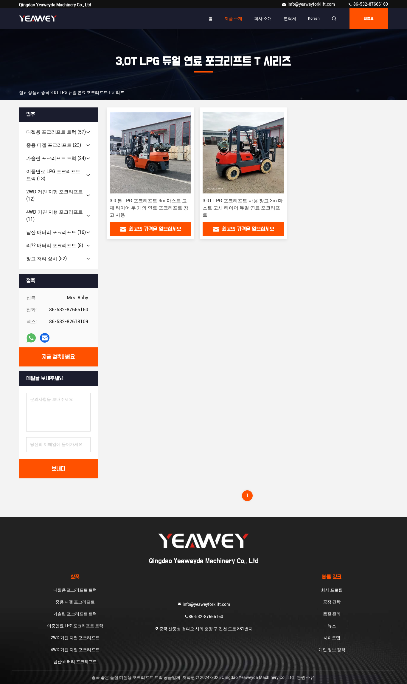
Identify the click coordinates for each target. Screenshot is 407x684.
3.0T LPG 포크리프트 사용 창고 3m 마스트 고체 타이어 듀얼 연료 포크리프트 (243, 208)
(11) (54, 215)
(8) (54, 245)
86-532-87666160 (370, 4)
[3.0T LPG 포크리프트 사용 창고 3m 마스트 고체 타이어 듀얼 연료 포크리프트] (243, 152)
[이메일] (45, 338)
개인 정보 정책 (332, 649)
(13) (53, 175)
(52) (46, 258)
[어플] (31, 338)
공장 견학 (332, 602)
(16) (56, 232)
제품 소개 (233, 18)
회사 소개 (263, 18)
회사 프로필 (332, 590)
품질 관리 (332, 613)
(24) (56, 158)
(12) (54, 195)
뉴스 (332, 625)
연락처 (290, 18)
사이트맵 (332, 637)
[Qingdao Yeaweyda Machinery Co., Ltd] (38, 18)
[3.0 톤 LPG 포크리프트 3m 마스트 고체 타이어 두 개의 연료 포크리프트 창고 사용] (150, 152)
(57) (56, 132)
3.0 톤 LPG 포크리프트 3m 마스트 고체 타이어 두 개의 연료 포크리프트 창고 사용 (149, 208)
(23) (53, 145)
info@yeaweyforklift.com (312, 4)
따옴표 (369, 18)
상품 (32, 92)
